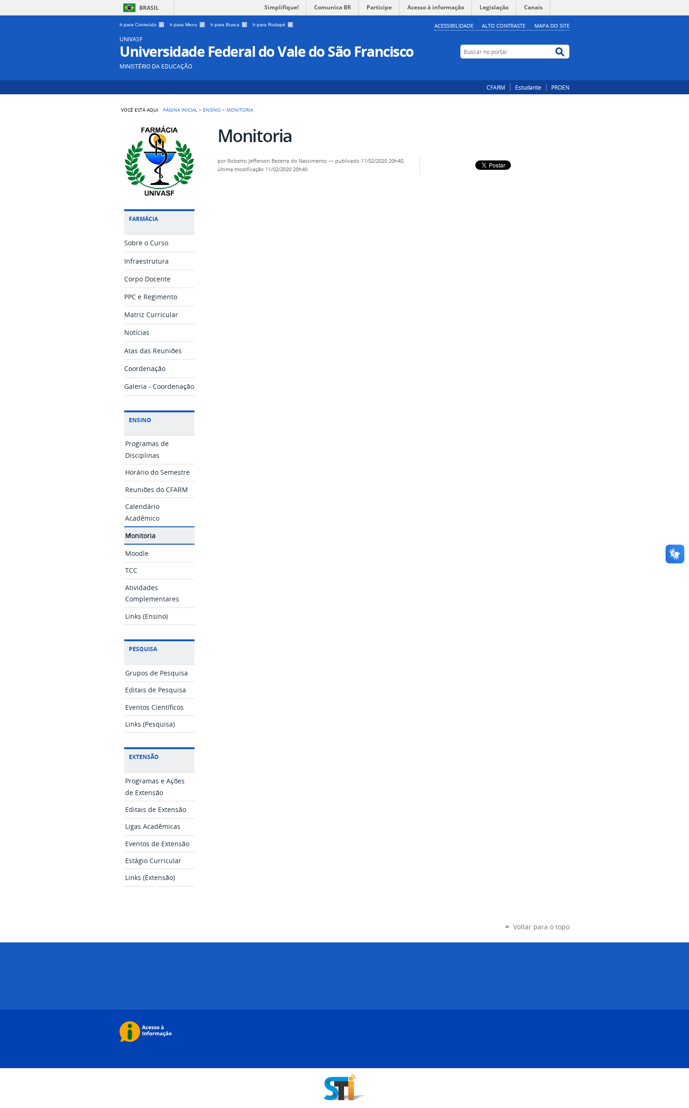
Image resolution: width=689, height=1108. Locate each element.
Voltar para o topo (541, 926)
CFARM (496, 87)
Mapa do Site (551, 25)
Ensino (212, 109)
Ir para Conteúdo (141, 24)
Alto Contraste (503, 25)
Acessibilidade (453, 25)
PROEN (560, 87)
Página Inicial (180, 109)
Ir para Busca (228, 24)
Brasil (149, 8)
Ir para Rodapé (272, 24)
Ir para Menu (186, 24)
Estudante (528, 87)
